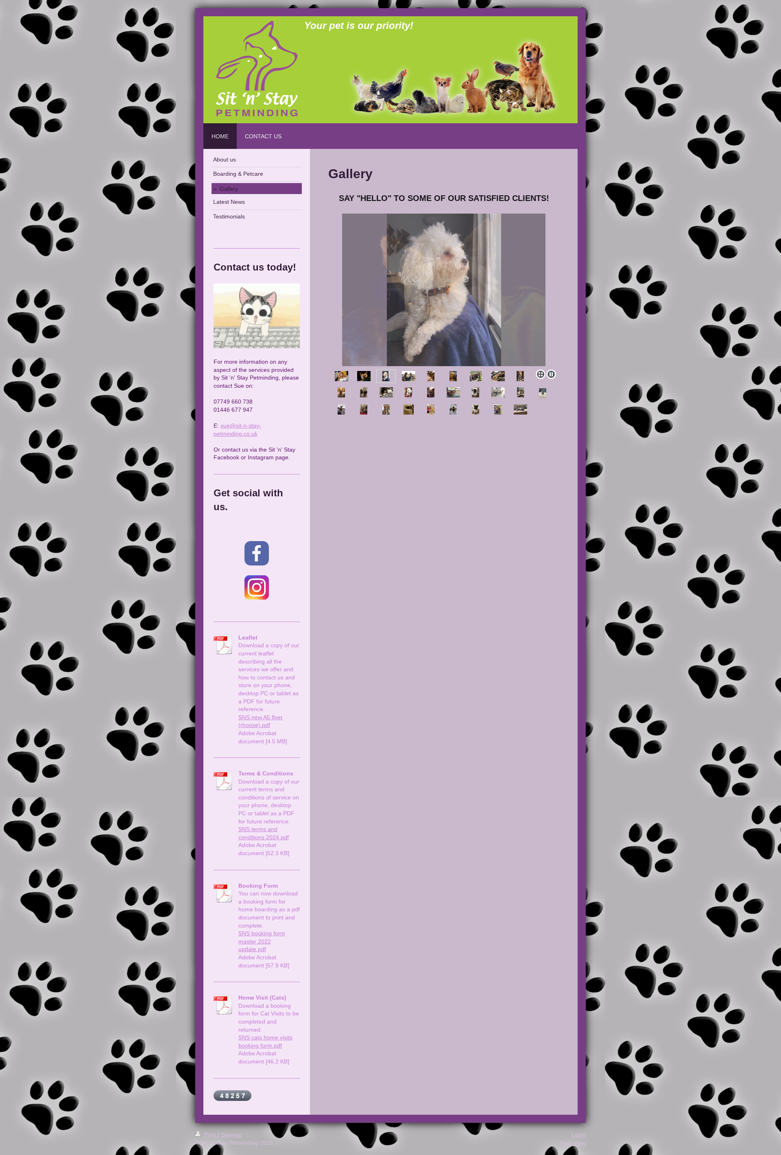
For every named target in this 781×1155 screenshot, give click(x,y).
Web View (573, 1143)
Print (210, 1134)
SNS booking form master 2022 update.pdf (261, 941)
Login (579, 1134)
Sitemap (231, 1134)
